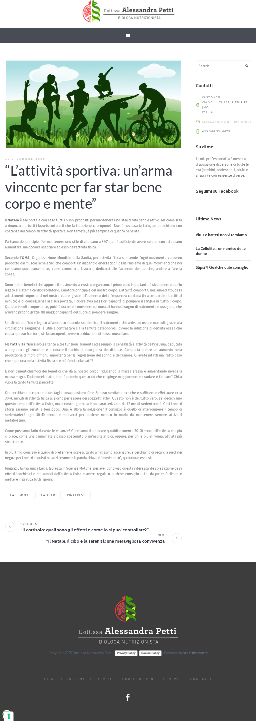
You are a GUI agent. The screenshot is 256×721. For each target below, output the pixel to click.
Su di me (76, 678)
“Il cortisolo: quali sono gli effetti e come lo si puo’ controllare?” (84, 530)
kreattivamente (196, 652)
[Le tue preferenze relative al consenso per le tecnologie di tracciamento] (9, 716)
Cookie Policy (150, 653)
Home (50, 678)
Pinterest (76, 495)
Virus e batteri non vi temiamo (221, 235)
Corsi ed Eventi (140, 678)
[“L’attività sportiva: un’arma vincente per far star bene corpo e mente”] (93, 104)
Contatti (201, 678)
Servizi (104, 678)
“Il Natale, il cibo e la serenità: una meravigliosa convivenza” (106, 541)
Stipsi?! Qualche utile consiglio (222, 267)
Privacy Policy (126, 653)
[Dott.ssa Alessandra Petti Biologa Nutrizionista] (128, 619)
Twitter (47, 495)
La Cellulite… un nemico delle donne (221, 251)
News (174, 678)
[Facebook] (128, 697)
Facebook (19, 495)
